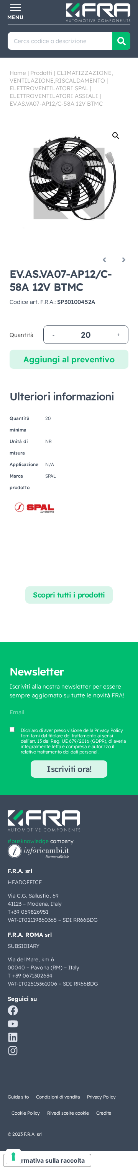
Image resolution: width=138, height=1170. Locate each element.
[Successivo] (121, 260)
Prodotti (41, 72)
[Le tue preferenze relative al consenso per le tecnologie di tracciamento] (13, 1156)
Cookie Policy (26, 1113)
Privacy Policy (108, 730)
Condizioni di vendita (58, 1097)
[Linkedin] (13, 1037)
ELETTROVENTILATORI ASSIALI (54, 96)
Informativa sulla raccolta (47, 1160)
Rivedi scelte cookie (68, 1113)
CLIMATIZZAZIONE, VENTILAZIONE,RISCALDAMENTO (61, 76)
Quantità (21, 335)
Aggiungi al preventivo (69, 359)
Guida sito (18, 1097)
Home (18, 72)
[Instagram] (13, 1051)
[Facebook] (13, 1010)
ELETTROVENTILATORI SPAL (49, 88)
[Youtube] (13, 1024)
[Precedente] (107, 260)
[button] (116, 136)
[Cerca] (121, 41)
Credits (103, 1113)
